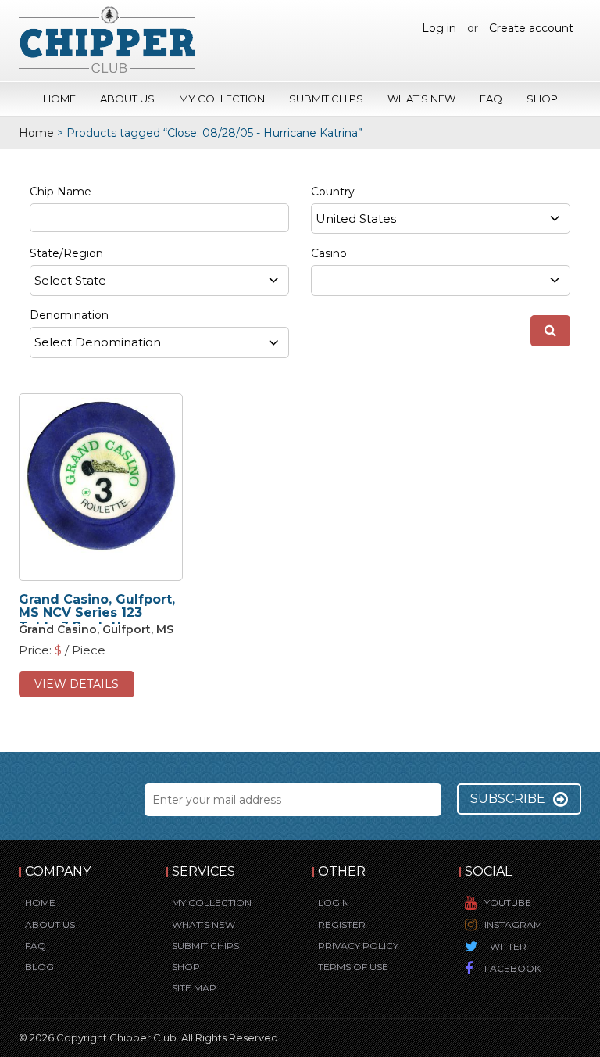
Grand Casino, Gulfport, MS (96, 629)
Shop (542, 98)
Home (59, 98)
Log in (439, 28)
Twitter (505, 946)
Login (333, 902)
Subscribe (507, 798)
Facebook (512, 968)
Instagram (513, 924)
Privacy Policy (358, 945)
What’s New (421, 98)
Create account (531, 28)
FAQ (491, 98)
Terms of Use (353, 967)
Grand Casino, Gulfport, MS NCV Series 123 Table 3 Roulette (97, 613)
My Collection (222, 98)
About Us (127, 98)
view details (76, 684)
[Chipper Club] (107, 39)
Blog (39, 967)
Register (342, 924)
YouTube (507, 902)
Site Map (194, 988)
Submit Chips (326, 98)
